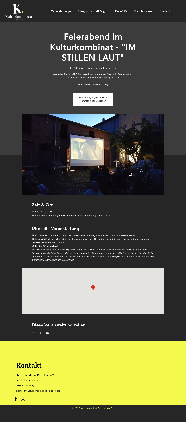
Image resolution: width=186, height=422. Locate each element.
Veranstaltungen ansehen (93, 101)
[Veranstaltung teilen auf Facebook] (33, 333)
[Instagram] (23, 399)
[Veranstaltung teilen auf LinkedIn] (47, 333)
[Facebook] (16, 399)
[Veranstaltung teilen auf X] (40, 333)
